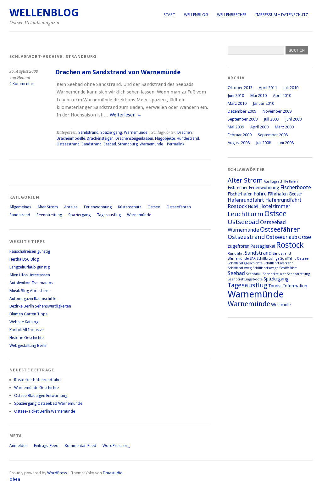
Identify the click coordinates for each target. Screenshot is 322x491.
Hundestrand (188, 138)
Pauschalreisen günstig (29, 251)
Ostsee (153, 207)
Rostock (289, 245)
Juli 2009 (271, 119)
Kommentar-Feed (80, 445)
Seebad (109, 144)
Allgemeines (20, 207)
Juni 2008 (285, 142)
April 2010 (282, 95)
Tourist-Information (287, 285)
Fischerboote (295, 187)
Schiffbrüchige (268, 259)
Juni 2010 (236, 95)
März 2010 (237, 103)
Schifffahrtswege (265, 268)
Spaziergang (111, 132)
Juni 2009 (293, 119)
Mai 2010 (258, 95)
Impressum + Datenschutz (281, 14)
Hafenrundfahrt (246, 200)
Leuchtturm (246, 214)
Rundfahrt (236, 253)
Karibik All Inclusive (26, 329)
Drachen (184, 132)
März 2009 (284, 127)
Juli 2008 (263, 142)
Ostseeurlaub (281, 237)
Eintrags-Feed (46, 445)
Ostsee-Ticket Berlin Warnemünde (44, 411)
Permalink (175, 144)
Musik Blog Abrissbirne (30, 290)
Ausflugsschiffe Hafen (281, 181)
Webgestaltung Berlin (28, 345)
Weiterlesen (126, 115)
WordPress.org (116, 445)
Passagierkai (262, 246)
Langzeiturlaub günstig (29, 267)
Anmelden (18, 445)
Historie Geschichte (26, 337)
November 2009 (277, 111)
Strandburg (128, 144)
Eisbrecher (238, 187)
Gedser (295, 193)
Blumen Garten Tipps (28, 314)
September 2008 (273, 135)
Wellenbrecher (232, 14)
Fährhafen (278, 193)
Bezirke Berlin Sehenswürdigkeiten (40, 306)
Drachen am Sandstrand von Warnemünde (117, 72)
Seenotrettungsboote (245, 279)
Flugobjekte (165, 138)
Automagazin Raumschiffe (32, 298)
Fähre (260, 193)
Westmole (281, 304)
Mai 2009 (236, 127)
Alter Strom (47, 207)
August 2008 (239, 142)
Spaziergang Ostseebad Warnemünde (48, 403)
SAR (253, 259)
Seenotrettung (49, 214)
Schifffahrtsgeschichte (245, 263)
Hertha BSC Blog (24, 259)
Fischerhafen (240, 193)
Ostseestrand (68, 144)
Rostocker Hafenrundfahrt (37, 379)
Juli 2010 (290, 87)
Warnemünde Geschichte (36, 387)
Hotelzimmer (274, 206)
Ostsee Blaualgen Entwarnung (40, 395)
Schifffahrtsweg (240, 268)
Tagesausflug (109, 214)
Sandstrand (88, 132)
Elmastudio (113, 473)
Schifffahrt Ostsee (294, 259)
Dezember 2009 (242, 111)
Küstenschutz (129, 207)
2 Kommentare (22, 84)
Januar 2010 (263, 103)
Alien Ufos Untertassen (29, 275)
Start (169, 14)
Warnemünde (135, 132)
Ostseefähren (178, 207)
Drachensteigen (100, 138)
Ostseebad (243, 222)
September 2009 (243, 119)
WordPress (57, 473)
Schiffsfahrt (288, 268)
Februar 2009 (240, 135)
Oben (14, 479)
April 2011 (268, 87)
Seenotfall (254, 274)
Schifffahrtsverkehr (278, 263)
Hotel (253, 206)
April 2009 (259, 127)
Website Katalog (23, 321)
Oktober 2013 (240, 87)
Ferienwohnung (98, 207)
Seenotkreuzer (274, 274)
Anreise (71, 207)
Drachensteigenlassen (134, 138)
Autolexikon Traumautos (31, 282)
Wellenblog (196, 14)
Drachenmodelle (71, 138)
